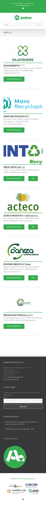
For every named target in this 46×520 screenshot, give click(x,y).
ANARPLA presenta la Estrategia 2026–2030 (19, 429)
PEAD (14, 65)
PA (11, 65)
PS (21, 65)
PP (19, 65)
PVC (24, 65)
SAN (28, 116)
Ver (33, 178)
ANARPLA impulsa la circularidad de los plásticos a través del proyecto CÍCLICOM (21, 423)
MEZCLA (8, 65)
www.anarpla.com (13, 379)
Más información (14, 79)
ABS (5, 65)
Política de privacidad (11, 439)
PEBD (17, 65)
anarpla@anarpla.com (23, 5)
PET (20, 116)
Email (5, 397)
